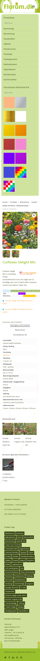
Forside (4, 202)
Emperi (30, 553)
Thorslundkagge (11, 603)
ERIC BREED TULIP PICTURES (15, 514)
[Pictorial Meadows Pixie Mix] (31, 429)
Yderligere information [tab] (20, 325)
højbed (22, 560)
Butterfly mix (21, 541)
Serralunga (9, 584)
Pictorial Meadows (11, 572)
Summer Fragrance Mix (13, 599)
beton (19, 537)
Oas (21, 568)
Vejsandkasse (23, 611)
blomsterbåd (28, 537)
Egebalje (23, 553)
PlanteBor (8, 576)
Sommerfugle (19, 584)
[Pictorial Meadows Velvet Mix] (8, 429)
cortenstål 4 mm (11, 549)
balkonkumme (10, 537)
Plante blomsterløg (27, 572)
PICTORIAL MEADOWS (12, 509)
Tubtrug (21, 603)
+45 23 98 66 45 (18, 633)
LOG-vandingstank (11, 568)
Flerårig (7, 556)
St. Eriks (23, 588)
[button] (34, 215)
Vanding (20, 607)
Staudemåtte (9, 591)
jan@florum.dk (13, 635)
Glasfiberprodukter (27, 556)
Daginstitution (24, 549)
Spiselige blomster (11, 588)
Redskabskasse (20, 580)
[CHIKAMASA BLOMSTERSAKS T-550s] (8, 465)
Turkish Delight (10, 607)
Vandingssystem (11, 611)
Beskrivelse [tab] (20, 330)
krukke (7, 564)
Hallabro (8, 560)
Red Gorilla (9, 580)
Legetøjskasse (17, 564)
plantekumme (19, 576)
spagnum (29, 584)
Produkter (13, 202)
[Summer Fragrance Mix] (19, 429)
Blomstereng (24, 202)
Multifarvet (6, 355)
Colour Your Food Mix (13, 545)
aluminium (20, 533)
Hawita (15, 560)
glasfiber (15, 556)
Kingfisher (30, 560)
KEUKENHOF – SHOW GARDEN (15, 505)
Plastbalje (29, 576)
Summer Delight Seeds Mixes (15, 595)
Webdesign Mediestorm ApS (26, 652)
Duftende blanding (12, 553)
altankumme (9, 533)
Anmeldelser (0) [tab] (20, 334)
